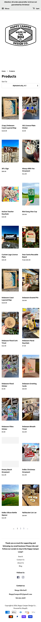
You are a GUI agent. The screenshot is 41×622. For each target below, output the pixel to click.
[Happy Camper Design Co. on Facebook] (18, 578)
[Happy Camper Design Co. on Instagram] (23, 578)
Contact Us (20, 560)
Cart (37, 8)
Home (4, 71)
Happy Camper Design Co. (27, 605)
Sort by (4, 81)
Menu (6, 8)
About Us (20, 563)
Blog (20, 566)
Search (20, 556)
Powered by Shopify (20, 608)
